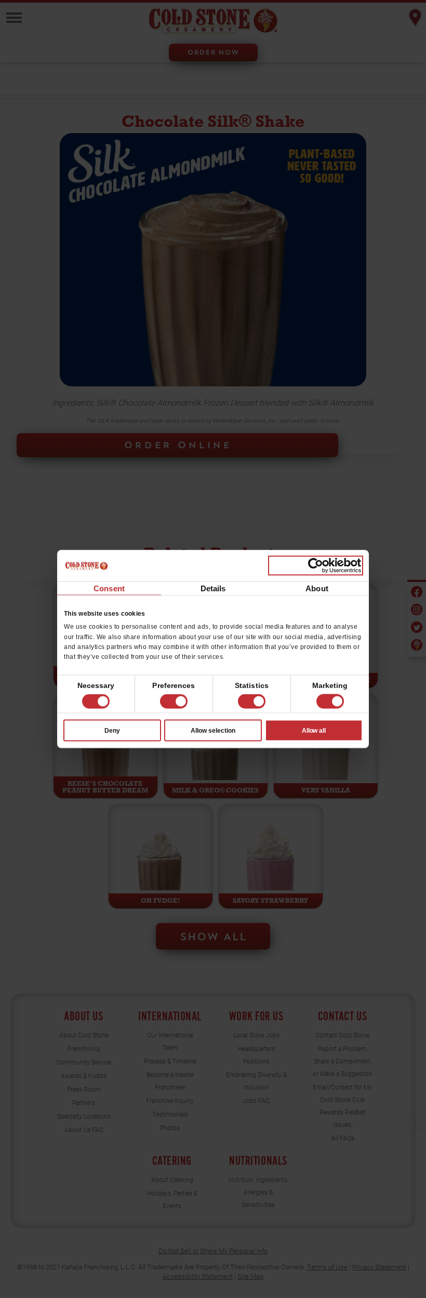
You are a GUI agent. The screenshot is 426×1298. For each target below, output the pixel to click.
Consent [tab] (109, 588)
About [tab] (316, 588)
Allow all (314, 730)
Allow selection (213, 730)
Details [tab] (213, 588)
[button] (174, 701)
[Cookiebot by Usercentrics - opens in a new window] (315, 566)
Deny (112, 730)
